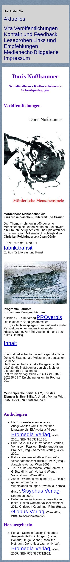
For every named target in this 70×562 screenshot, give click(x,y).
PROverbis (49, 317)
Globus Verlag (27, 511)
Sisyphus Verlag (41, 491)
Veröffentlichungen (36, 28)
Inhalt (10, 343)
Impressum (17, 58)
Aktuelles (14, 19)
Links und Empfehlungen (30, 43)
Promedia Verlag (30, 434)
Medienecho (18, 52)
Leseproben (18, 40)
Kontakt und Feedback (30, 34)
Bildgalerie (46, 52)
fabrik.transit (18, 248)
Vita (8, 28)
